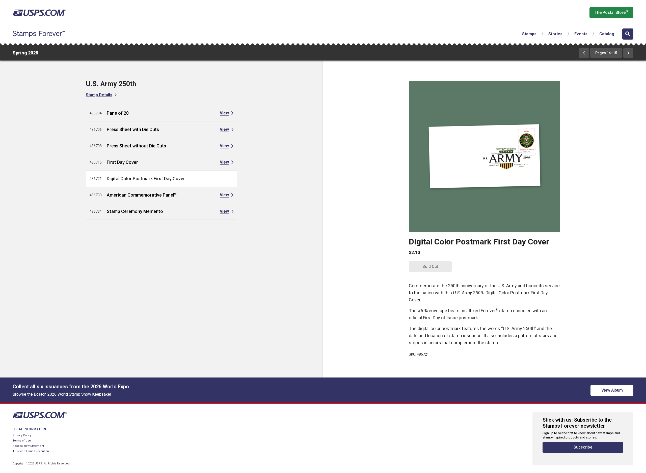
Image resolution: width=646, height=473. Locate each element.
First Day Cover (122, 162)
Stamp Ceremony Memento (135, 211)
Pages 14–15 (606, 53)
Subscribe (583, 447)
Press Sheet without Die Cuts (136, 145)
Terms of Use (22, 440)
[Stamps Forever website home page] (39, 34)
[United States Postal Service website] (40, 12)
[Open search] (627, 34)
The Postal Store (611, 12)
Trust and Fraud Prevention (31, 451)
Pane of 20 (118, 113)
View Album (612, 390)
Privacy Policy (22, 435)
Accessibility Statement (28, 446)
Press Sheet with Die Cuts (133, 129)
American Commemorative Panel (142, 195)
